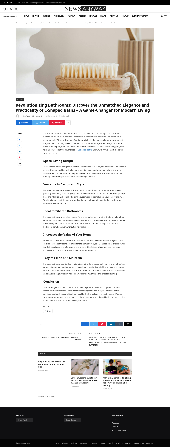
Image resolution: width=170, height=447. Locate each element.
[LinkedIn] (19, 151)
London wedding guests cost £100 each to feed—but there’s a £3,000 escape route (84, 380)
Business (46, 16)
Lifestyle (93, 16)
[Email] (19, 163)
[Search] (162, 16)
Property (71, 16)
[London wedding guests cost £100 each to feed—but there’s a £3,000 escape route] (85, 367)
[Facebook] (19, 139)
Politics (82, 16)
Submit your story (140, 16)
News (26, 16)
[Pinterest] (19, 157)
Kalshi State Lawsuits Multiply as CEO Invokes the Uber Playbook (40, 3)
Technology (59, 16)
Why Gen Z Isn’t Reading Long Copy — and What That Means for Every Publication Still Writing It (117, 382)
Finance (35, 16)
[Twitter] (19, 145)
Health (103, 16)
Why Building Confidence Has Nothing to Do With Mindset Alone (51, 364)
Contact (124, 16)
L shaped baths (85, 149)
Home (114, 419)
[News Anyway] (85, 8)
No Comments (52, 116)
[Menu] (165, 16)
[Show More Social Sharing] (68, 122)
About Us (114, 16)
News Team (26, 116)
